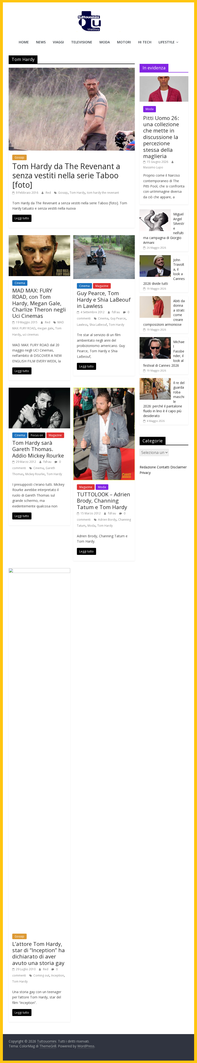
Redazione (148, 467)
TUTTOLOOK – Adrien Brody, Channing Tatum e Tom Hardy (103, 501)
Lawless (82, 325)
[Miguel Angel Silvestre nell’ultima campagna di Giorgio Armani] (155, 212)
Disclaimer (178, 467)
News (41, 42)
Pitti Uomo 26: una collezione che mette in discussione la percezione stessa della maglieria (161, 136)
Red (49, 193)
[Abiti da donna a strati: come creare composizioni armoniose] (155, 298)
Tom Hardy (77, 193)
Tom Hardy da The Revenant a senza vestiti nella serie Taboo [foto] (66, 175)
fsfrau (116, 312)
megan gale (45, 328)
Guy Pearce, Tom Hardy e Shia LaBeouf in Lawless (104, 299)
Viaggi (58, 42)
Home (24, 42)
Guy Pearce (118, 318)
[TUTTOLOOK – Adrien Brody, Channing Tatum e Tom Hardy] (104, 390)
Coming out (41, 975)
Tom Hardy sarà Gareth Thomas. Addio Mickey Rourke (38, 449)
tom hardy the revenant (103, 193)
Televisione (81, 42)
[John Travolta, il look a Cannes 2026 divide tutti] (155, 257)
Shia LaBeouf (98, 325)
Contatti (163, 467)
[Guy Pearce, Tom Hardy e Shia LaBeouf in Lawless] (104, 238)
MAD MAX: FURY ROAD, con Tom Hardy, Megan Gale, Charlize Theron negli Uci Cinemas (39, 303)
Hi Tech (144, 42)
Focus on (37, 435)
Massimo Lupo (153, 167)
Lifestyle (167, 42)
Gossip (19, 157)
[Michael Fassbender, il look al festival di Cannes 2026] (155, 339)
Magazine (101, 286)
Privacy (145, 472)
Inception (57, 975)
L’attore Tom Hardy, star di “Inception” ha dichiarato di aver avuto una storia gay (38, 953)
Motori (124, 42)
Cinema (20, 283)
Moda (104, 42)
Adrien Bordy (107, 520)
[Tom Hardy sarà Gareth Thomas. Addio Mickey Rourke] (39, 390)
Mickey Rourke (35, 474)
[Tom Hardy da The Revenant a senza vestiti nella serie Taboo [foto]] (72, 70)
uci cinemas (30, 334)
